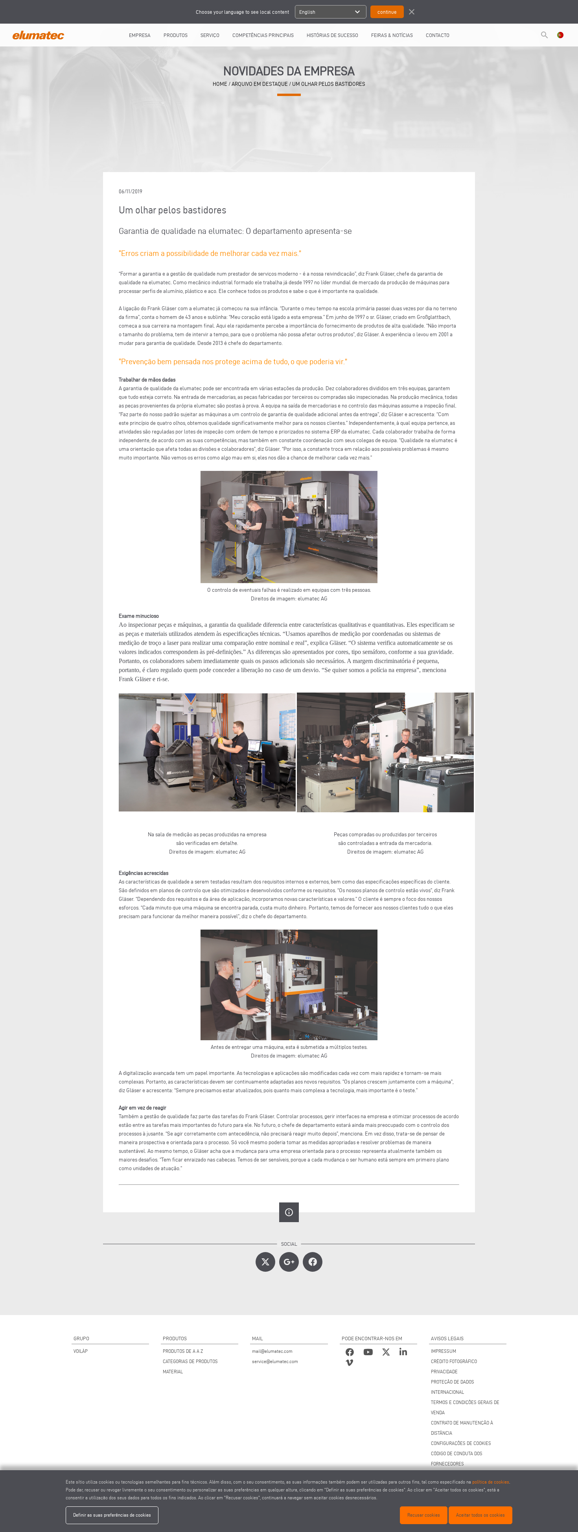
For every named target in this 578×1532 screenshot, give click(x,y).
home (220, 84)
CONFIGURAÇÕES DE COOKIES (461, 1443)
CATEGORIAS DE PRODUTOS (190, 1361)
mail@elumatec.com (272, 1351)
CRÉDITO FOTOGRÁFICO (454, 1361)
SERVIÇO (210, 35)
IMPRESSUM (443, 1351)
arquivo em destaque (260, 84)
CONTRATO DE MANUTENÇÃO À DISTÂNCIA (462, 1428)
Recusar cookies (423, 1514)
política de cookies (490, 1481)
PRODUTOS (176, 35)
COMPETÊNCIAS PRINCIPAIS (263, 35)
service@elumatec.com (275, 1361)
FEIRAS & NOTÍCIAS (392, 35)
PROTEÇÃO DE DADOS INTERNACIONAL (452, 1387)
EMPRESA (140, 35)
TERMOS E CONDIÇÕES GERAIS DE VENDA (465, 1407)
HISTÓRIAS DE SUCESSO (332, 35)
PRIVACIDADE (444, 1371)
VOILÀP (81, 1351)
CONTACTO (437, 35)
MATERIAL (173, 1371)
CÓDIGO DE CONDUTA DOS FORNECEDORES (456, 1458)
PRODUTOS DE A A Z (183, 1351)
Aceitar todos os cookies (480, 1514)
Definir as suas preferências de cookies (112, 1514)
